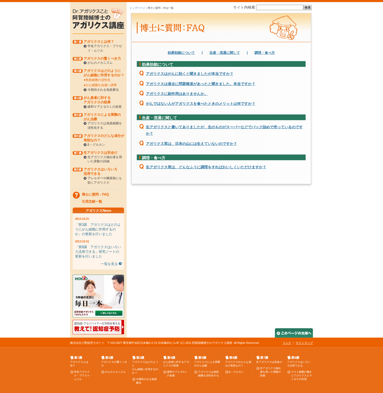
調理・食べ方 (265, 53)
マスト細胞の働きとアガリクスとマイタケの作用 (301, 375)
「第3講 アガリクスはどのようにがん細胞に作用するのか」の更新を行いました (98, 229)
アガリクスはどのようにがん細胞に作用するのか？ (104, 73)
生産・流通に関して (224, 53)
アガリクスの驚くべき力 (102, 58)
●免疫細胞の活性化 (97, 80)
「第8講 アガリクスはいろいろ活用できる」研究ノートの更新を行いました (98, 251)
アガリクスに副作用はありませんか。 (177, 94)
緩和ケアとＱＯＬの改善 (105, 106)
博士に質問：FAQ (95, 194)
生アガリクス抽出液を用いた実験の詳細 (270, 372)
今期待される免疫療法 (103, 90)
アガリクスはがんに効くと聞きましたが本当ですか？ (189, 74)
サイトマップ (304, 342)
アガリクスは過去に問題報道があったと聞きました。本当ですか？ (200, 84)
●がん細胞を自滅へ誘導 (100, 85)
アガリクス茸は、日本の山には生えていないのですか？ (191, 143)
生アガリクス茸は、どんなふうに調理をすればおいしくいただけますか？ (206, 167)
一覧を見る (109, 264)
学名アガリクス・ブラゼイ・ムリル (83, 375)
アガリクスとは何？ (99, 41)
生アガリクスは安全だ (101, 152)
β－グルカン (96, 144)
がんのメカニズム (100, 63)
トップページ (137, 8)
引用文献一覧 (92, 201)
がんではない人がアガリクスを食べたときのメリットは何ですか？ (200, 103)
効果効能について (181, 53)
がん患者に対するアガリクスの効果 (97, 100)
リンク (287, 342)
